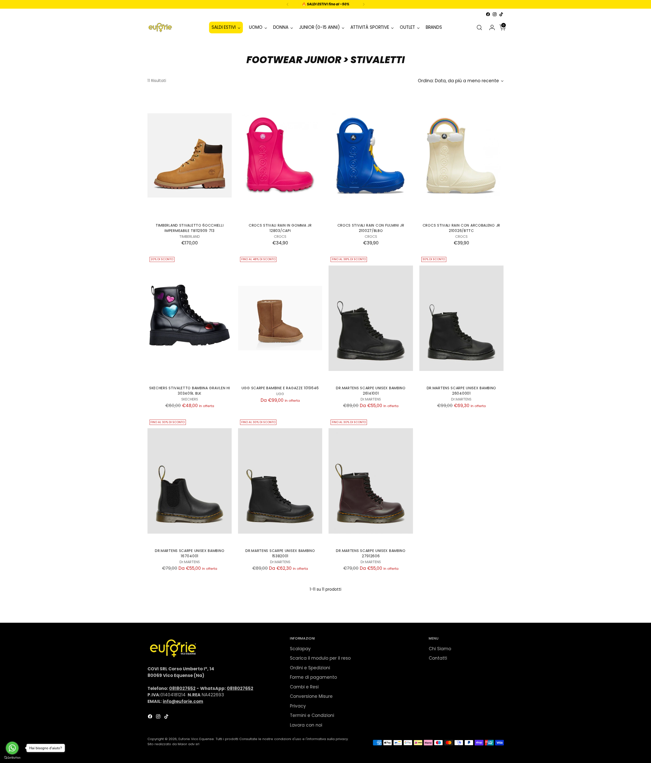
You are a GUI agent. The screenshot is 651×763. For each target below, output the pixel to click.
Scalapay (300, 649)
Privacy (298, 706)
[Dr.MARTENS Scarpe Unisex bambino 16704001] (189, 481)
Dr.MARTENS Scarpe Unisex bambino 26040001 (461, 390)
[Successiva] (363, 4)
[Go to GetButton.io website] (12, 757)
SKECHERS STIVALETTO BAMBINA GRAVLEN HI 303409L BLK (189, 390)
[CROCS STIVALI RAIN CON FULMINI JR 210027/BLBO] (371, 155)
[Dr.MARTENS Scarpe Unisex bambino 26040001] (461, 318)
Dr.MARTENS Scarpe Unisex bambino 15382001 (280, 553)
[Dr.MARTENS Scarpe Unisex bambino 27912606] (371, 481)
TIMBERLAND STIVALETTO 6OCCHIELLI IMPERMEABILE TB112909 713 (190, 228)
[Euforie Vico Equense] (160, 27)
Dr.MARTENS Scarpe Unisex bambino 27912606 (370, 553)
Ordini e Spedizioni (310, 668)
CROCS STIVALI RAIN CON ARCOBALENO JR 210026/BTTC (461, 228)
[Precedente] (287, 4)
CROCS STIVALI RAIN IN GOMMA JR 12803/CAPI (280, 228)
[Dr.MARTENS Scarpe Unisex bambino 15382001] (280, 481)
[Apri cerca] (479, 27)
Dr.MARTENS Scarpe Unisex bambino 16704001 (189, 553)
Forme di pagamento (313, 677)
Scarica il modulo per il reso (320, 658)
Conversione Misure (311, 696)
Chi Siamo (440, 649)
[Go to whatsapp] (12, 748)
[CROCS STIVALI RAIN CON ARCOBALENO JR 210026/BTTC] (461, 155)
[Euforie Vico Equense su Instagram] (494, 14)
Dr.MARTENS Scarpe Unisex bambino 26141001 (370, 390)
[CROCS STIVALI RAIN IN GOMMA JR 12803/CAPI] (280, 155)
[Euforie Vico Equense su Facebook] (488, 14)
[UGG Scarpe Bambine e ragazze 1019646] (280, 318)
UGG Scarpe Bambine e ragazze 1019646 (280, 388)
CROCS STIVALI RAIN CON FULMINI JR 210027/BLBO (370, 228)
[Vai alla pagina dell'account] (490, 27)
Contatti (438, 658)
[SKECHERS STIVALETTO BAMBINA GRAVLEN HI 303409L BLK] (189, 318)
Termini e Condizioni (312, 715)
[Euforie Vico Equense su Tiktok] (501, 14)
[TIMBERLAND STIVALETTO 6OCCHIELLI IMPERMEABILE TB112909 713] (189, 155)
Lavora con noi (306, 725)
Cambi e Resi (304, 687)
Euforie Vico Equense (196, 739)
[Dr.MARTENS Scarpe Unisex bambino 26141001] (371, 318)
